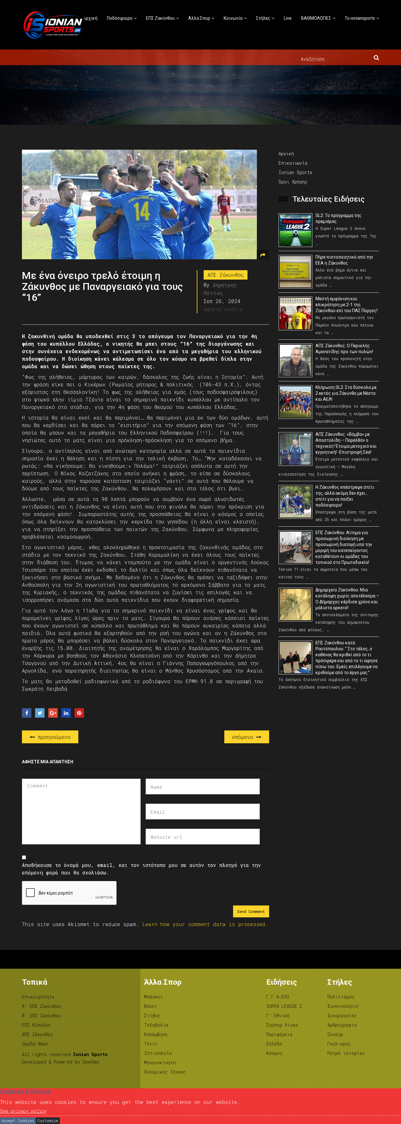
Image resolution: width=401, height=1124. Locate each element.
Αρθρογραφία (342, 1025)
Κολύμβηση (155, 1034)
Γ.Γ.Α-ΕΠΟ (277, 997)
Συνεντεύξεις (343, 1006)
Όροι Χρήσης (293, 182)
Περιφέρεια (279, 1034)
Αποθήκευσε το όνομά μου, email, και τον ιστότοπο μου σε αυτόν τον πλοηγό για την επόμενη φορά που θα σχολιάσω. (141, 869)
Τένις (151, 1044)
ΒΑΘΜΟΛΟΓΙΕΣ (316, 18)
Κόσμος (274, 1053)
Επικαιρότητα (38, 997)
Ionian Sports (295, 172)
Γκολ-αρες (339, 1044)
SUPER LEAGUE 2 (284, 1006)
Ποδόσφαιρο (120, 18)
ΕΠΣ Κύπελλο (36, 1025)
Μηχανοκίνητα (160, 1062)
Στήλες (263, 18)
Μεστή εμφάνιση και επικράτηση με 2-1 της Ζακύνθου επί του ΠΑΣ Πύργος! (346, 304)
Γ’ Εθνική (277, 1015)
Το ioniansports (360, 18)
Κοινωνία (233, 18)
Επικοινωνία (293, 163)
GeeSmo (90, 1062)
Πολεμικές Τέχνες (165, 1072)
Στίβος (152, 1015)
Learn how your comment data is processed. (205, 924)
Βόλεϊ (150, 1006)
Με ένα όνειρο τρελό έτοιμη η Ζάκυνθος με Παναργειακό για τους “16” (102, 286)
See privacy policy (23, 1111)
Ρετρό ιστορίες (346, 1053)
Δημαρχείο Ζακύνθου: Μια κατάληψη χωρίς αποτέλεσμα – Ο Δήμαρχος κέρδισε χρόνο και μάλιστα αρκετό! (347, 598)
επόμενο (244, 737)
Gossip (335, 1034)
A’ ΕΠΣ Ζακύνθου (41, 1006)
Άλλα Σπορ (199, 18)
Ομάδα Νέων (35, 1044)
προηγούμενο (52, 737)
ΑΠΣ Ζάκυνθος (225, 274)
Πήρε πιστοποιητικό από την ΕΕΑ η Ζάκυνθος (344, 260)
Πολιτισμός (341, 997)
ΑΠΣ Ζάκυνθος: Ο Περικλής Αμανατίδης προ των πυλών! (344, 348)
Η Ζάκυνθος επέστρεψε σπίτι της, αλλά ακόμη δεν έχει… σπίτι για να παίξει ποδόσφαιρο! (344, 496)
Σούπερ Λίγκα (282, 1025)
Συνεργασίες (342, 1015)
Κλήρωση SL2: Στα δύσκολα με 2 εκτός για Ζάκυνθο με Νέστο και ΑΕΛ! (346, 393)
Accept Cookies (18, 1120)
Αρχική (90, 18)
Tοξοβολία (156, 1025)
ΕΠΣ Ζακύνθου (160, 18)
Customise (47, 1120)
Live (288, 18)
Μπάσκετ (153, 997)
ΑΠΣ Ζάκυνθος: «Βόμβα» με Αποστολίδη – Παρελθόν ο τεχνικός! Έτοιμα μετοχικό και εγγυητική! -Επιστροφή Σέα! (346, 443)
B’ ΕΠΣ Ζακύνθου (41, 1015)
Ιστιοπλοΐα (158, 1053)
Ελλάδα (274, 1044)
